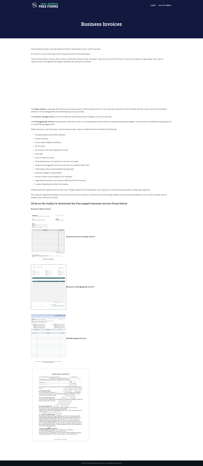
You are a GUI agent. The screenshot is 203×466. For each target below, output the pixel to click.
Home (153, 5)
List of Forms (164, 5)
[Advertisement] (101, 85)
